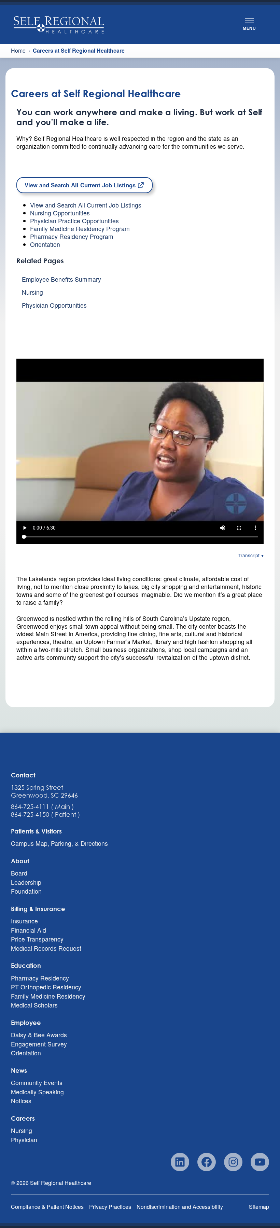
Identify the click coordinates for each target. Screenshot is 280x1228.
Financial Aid (28, 930)
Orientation (45, 244)
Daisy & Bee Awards (39, 1035)
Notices (21, 1101)
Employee (26, 1022)
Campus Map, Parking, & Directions (59, 843)
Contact (23, 775)
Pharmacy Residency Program (71, 236)
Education (26, 965)
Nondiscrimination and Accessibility (180, 1207)
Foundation (26, 891)
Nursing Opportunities (60, 213)
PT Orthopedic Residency (46, 987)
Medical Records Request (46, 948)
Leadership (26, 882)
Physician (24, 1139)
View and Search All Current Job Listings (81, 185)
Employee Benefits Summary (61, 279)
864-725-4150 (30, 814)
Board (19, 873)
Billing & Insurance (38, 908)
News (19, 1070)
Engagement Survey (39, 1044)
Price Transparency (37, 939)
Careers (23, 1118)
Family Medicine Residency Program (80, 228)
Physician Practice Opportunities (74, 220)
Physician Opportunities (54, 305)
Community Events (36, 1083)
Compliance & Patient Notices (47, 1207)
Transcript (249, 555)
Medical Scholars (34, 1005)
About (20, 861)
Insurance (24, 921)
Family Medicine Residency (48, 996)
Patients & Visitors (36, 831)
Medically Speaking (37, 1091)
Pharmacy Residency (40, 978)
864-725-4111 (30, 806)
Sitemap (259, 1207)
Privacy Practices (110, 1207)
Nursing (32, 292)
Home (18, 50)
